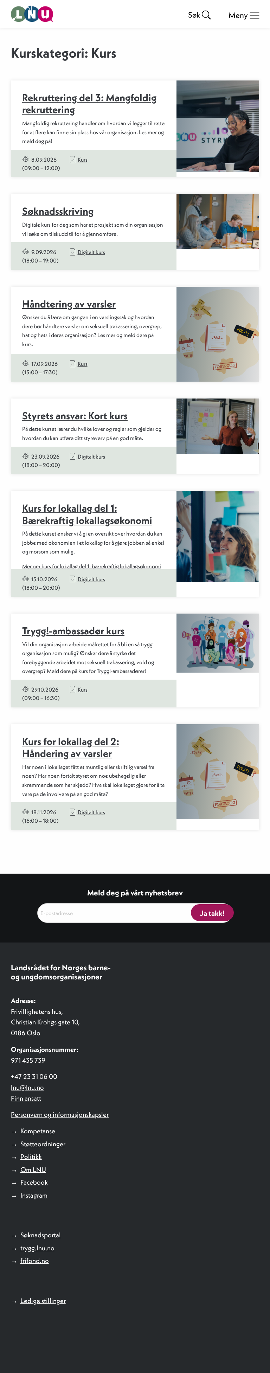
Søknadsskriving (58, 211)
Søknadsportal (40, 1235)
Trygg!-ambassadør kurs (73, 630)
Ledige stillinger (43, 1300)
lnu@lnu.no (27, 1087)
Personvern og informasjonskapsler (60, 1114)
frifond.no (34, 1260)
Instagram (33, 1195)
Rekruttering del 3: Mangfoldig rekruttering (89, 103)
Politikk (31, 1156)
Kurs (83, 159)
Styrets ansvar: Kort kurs (75, 415)
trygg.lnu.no (37, 1248)
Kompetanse (37, 1131)
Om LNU (33, 1169)
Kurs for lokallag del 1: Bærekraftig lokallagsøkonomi (87, 514)
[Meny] (254, 15)
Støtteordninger (42, 1144)
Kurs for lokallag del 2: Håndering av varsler (70, 747)
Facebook (34, 1182)
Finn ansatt (26, 1098)
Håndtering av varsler (69, 304)
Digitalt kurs (91, 251)
